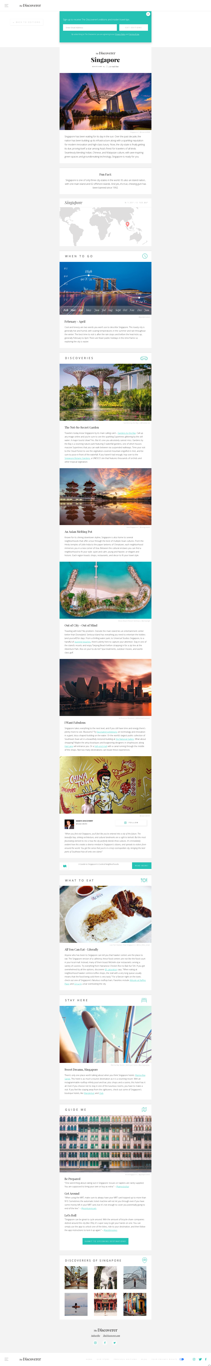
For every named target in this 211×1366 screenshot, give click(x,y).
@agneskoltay (122, 1186)
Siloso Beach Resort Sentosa (129, 621)
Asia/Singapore (132, 527)
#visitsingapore (131, 1174)
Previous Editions (125, 1359)
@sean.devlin (145, 816)
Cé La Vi (78, 983)
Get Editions (133, 27)
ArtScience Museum (126, 718)
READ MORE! (142, 866)
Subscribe (95, 1335)
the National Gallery (125, 739)
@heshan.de (145, 423)
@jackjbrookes (144, 317)
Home (89, 1359)
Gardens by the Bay (131, 423)
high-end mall (101, 746)
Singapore (134, 132)
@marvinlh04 (145, 132)
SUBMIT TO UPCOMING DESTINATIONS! (105, 1241)
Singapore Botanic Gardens (77, 458)
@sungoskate (145, 527)
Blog (144, 1359)
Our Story (103, 1359)
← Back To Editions (26, 22)
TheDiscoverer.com (111, 1335)
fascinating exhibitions (107, 731)
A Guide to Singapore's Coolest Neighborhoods (99, 864)
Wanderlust (89, 1093)
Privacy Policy (120, 34)
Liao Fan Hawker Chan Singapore (122, 945)
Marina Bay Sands (117, 1065)
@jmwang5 (146, 621)
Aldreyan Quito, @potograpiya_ (138, 1065)
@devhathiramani (143, 718)
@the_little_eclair (143, 945)
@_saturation (111, 969)
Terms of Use (134, 34)
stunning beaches (82, 641)
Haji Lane (69, 746)
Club (101, 1093)
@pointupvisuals (88, 1208)
